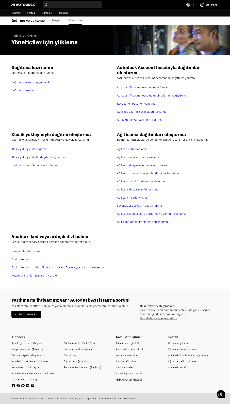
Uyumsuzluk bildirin (56, 398)
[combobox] (72, 4)
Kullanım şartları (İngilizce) (81, 398)
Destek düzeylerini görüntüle (158, 318)
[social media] (22, 386)
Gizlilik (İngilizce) (19, 398)
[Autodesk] (23, 4)
